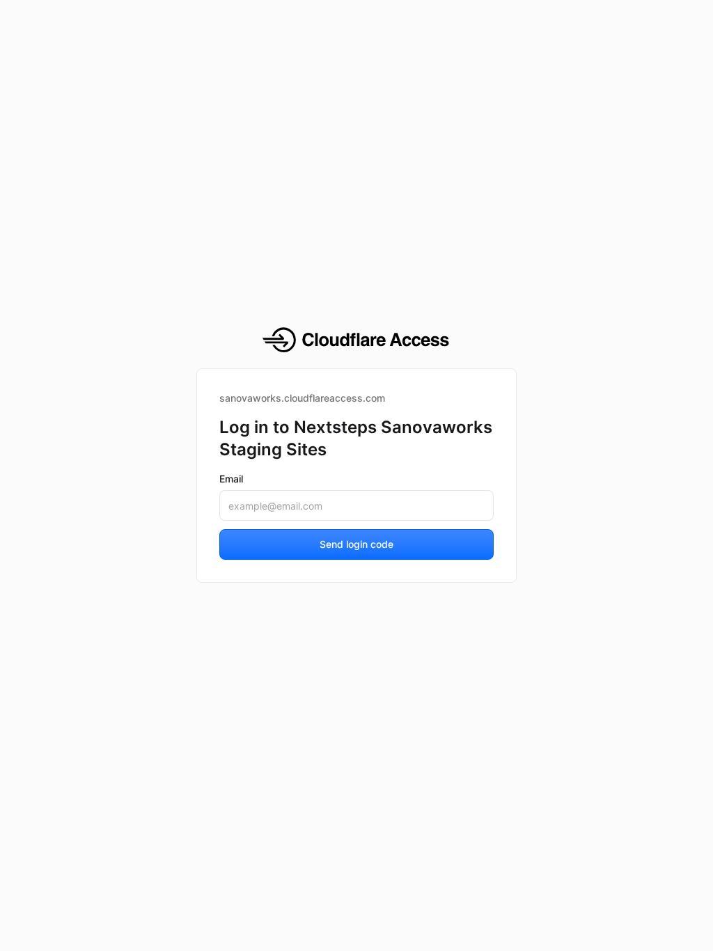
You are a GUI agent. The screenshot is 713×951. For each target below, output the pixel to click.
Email (231, 479)
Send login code (356, 544)
